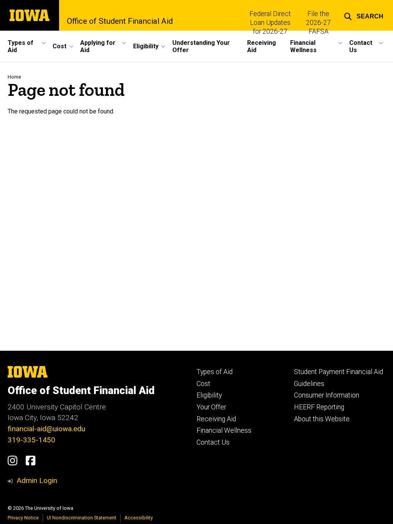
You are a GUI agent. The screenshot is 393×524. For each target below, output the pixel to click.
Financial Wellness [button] (303, 46)
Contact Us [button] (360, 46)
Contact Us (213, 442)
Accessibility (138, 518)
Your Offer (211, 407)
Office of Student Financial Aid (120, 21)
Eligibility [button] (146, 46)
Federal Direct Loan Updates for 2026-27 (270, 22)
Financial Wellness (223, 430)
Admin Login (37, 480)
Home (14, 77)
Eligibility (209, 395)
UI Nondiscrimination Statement (81, 518)
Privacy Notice (23, 518)
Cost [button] (59, 46)
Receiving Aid (261, 46)
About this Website (322, 419)
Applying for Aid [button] (98, 46)
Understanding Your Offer (201, 46)
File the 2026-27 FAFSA (318, 22)
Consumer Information (326, 395)
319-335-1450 (31, 439)
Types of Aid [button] (20, 46)
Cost (203, 384)
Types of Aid (214, 372)
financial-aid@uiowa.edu (46, 428)
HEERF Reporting (319, 407)
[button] (363, 15)
